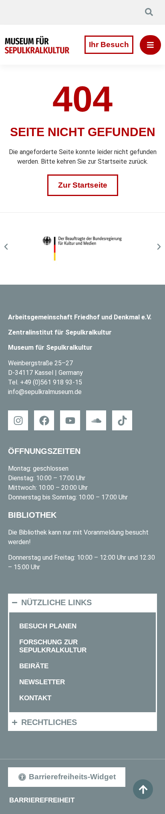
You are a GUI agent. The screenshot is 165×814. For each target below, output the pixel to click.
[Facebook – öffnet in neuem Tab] (44, 420)
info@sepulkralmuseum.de (45, 392)
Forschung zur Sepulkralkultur (53, 646)
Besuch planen (47, 626)
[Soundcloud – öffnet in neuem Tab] (96, 420)
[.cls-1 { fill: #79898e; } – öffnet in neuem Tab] (122, 420)
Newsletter (42, 682)
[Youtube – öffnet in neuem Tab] (70, 420)
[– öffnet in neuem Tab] (83, 248)
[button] (6, 247)
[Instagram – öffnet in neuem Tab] (18, 420)
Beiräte (33, 666)
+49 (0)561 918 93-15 (51, 382)
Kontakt (35, 698)
